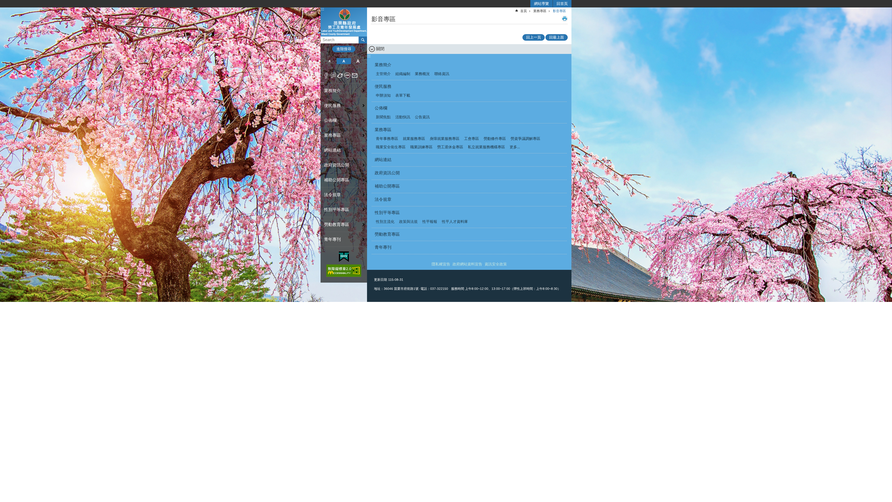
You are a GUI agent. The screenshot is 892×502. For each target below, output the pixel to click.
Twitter (340, 75)
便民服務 (332, 105)
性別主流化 (385, 222)
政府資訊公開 (336, 165)
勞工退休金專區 (450, 147)
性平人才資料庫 (455, 222)
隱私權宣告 (441, 264)
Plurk (333, 75)
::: (322, 9)
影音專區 (559, 11)
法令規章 (332, 194)
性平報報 (429, 222)
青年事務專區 (387, 139)
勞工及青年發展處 (344, 21)
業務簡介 (332, 90)
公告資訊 (422, 117)
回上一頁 (533, 37)
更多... (515, 147)
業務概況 (422, 74)
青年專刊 (332, 239)
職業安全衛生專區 (391, 147)
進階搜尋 (343, 49)
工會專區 (471, 139)
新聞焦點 (383, 117)
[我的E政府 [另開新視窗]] (344, 256)
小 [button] (329, 61)
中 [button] (344, 61)
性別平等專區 (336, 209)
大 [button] (358, 61)
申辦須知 (383, 95)
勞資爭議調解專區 (525, 139)
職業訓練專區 (421, 147)
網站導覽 (541, 4)
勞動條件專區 (495, 139)
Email (354, 75)
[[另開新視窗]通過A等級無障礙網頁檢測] (343, 270)
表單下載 (402, 95)
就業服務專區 (414, 139)
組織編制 (402, 74)
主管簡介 (383, 74)
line (347, 75)
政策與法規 (408, 222)
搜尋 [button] (363, 39)
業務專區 (332, 135)
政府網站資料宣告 (467, 264)
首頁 (523, 11)
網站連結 (332, 150)
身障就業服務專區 (444, 139)
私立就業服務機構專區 (486, 147)
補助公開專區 (336, 180)
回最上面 (556, 37)
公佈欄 (330, 120)
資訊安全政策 (496, 264)
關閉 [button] (380, 48)
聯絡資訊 (441, 74)
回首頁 (562, 4)
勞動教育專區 (336, 224)
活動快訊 (402, 117)
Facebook (326, 75)
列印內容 (565, 19)
